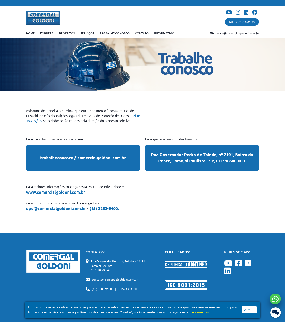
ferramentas (200, 312)
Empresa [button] (46, 33)
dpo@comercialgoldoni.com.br (56, 208)
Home (30, 33)
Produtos (67, 33)
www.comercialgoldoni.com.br (55, 192)
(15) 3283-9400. (104, 208)
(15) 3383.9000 (129, 289)
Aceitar (249, 310)
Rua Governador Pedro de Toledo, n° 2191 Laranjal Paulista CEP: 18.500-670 (118, 266)
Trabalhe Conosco (115, 33)
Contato (142, 33)
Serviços (87, 33)
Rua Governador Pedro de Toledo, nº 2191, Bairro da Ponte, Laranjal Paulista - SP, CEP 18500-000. (202, 157)
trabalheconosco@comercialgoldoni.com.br (83, 157)
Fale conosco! (239, 21)
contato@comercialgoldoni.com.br (236, 33)
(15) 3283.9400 (102, 289)
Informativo (164, 33)
